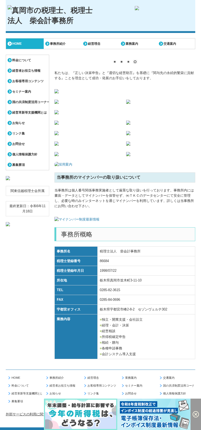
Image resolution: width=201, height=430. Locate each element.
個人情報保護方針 (24, 154)
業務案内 (132, 44)
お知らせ (18, 123)
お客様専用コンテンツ (28, 81)
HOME (17, 44)
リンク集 (18, 133)
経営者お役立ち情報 (26, 70)
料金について (21, 60)
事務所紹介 (58, 44)
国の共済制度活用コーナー (30, 102)
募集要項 (18, 165)
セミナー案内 (21, 91)
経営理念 (94, 44)
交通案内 (170, 44)
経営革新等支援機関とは (29, 112)
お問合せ (18, 144)
